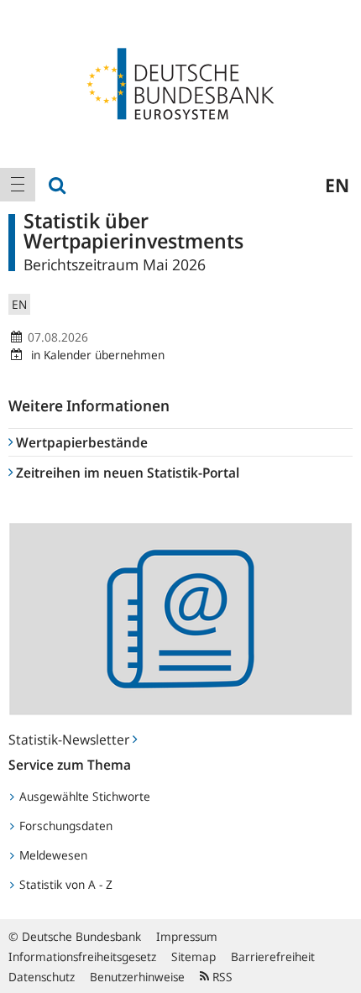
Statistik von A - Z (64, 884)
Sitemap (193, 956)
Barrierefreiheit (273, 956)
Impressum (186, 936)
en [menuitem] (337, 184)
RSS (221, 977)
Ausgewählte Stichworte (83, 796)
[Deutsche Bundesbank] (180, 82)
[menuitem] (17, 184)
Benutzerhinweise (137, 977)
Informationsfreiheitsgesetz (82, 956)
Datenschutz (41, 977)
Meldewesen (51, 855)
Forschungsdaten (64, 826)
